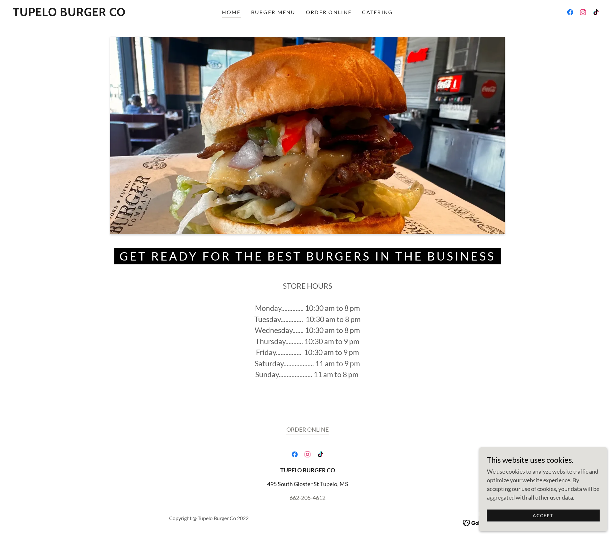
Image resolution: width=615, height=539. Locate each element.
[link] (69, 13)
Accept (543, 515)
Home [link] (231, 12)
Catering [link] (377, 12)
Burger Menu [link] (273, 12)
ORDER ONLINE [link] (329, 12)
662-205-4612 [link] (307, 497)
